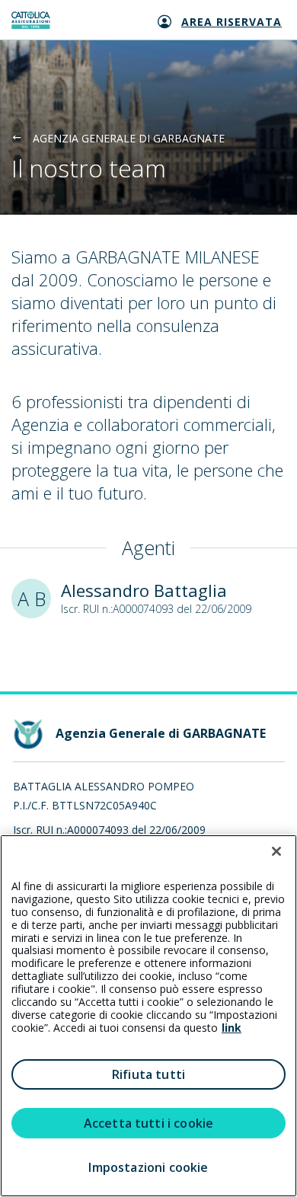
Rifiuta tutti (148, 1074)
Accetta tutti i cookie (149, 1123)
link (231, 1027)
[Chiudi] (276, 851)
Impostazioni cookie (148, 1167)
